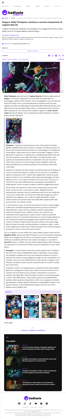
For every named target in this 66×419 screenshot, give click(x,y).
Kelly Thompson (23, 59)
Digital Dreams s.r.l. (23, 410)
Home (6, 18)
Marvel (4, 59)
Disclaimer (41, 407)
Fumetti (61, 59)
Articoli (13, 18)
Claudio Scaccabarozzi (11, 35)
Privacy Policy (25, 407)
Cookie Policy (34, 407)
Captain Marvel (12, 59)
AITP (10, 323)
